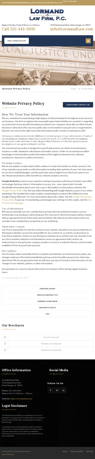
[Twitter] (57, 390)
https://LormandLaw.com (21, 398)
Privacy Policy (87, 88)
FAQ (47, 314)
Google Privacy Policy (12, 190)
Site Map (89, 451)
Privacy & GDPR (76, 451)
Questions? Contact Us (78, 105)
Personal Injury (47, 289)
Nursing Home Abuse (47, 301)
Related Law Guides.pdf (51, 343)
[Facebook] (50, 390)
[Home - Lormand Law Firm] (47, 14)
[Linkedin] (64, 390)
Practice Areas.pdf (51, 337)
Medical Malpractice (47, 295)
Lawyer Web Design (8, 454)
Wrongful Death (47, 307)
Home (73, 88)
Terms (64, 451)
